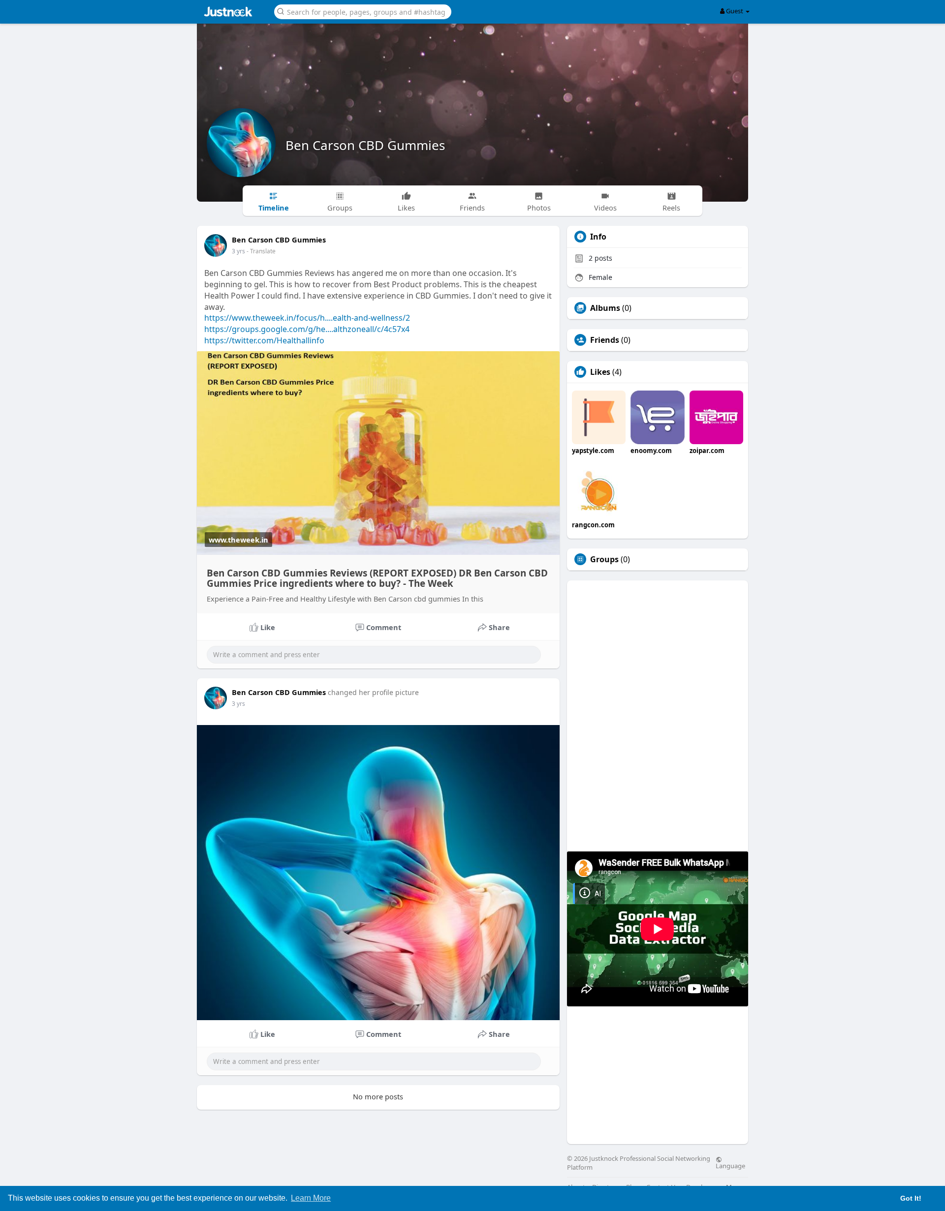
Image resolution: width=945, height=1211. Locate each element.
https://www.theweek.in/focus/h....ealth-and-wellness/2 (307, 317)
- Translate (261, 251)
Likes (600, 372)
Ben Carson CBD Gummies (365, 145)
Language (730, 1165)
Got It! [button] (910, 1198)
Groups (604, 559)
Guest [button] (734, 10)
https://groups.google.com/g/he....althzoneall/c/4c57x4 (307, 329)
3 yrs (238, 251)
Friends (604, 340)
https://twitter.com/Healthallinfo (264, 340)
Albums (605, 308)
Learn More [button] (311, 1198)
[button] (363, 11)
